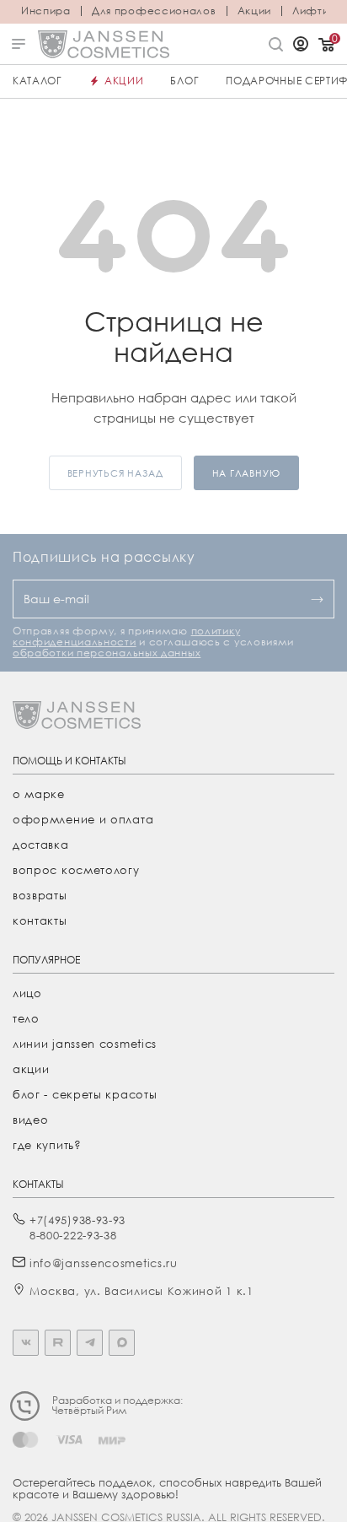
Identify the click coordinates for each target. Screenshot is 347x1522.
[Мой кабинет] (300, 45)
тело (26, 1018)
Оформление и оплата (83, 819)
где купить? (47, 1145)
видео (31, 1119)
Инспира (46, 11)
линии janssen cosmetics (85, 1043)
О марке (39, 794)
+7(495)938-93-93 (77, 1220)
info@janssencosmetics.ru (103, 1263)
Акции (255, 11)
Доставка (41, 844)
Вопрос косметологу (76, 870)
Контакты (40, 920)
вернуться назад (115, 472)
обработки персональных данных (106, 652)
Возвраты (40, 895)
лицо (27, 993)
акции (31, 1069)
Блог (184, 80)
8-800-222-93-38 (73, 1235)
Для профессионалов (154, 11)
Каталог (37, 80)
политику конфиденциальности (126, 636)
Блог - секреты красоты (85, 1094)
